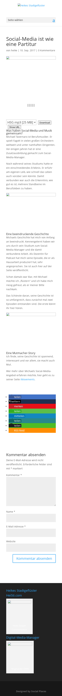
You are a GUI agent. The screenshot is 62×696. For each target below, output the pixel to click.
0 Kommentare (46, 50)
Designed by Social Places (31, 691)
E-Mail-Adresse (16, 526)
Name (10, 511)
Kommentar (14, 475)
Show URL (14, 127)
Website (11, 541)
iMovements (27, 379)
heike (14, 50)
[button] (15, 397)
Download (44, 122)
